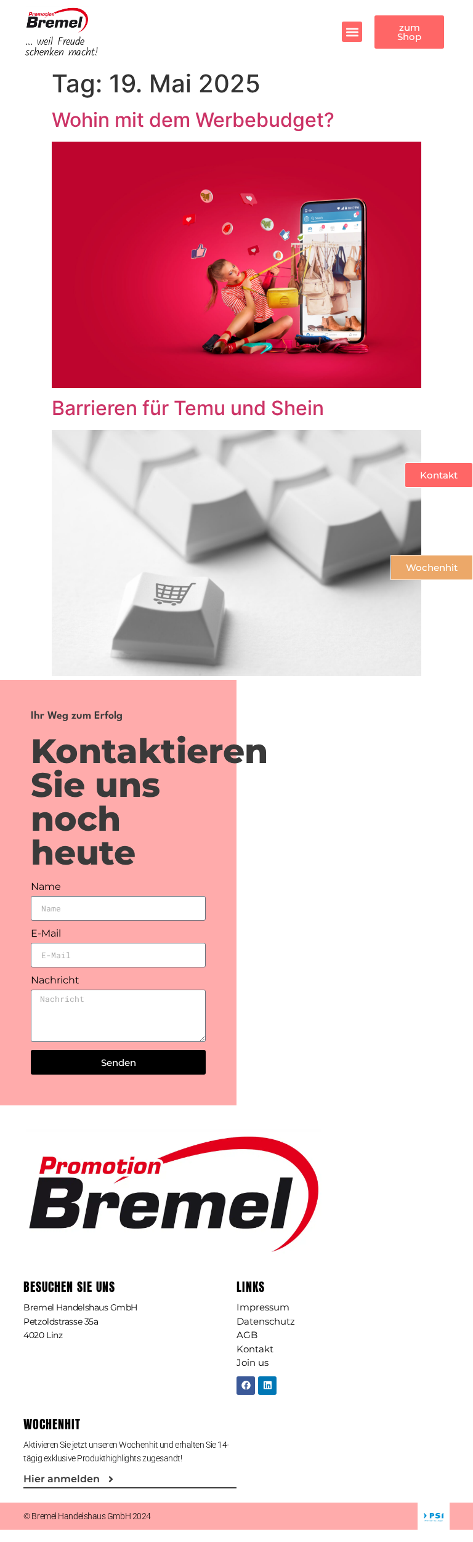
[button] (352, 32)
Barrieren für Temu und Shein (188, 408)
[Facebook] (245, 1385)
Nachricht (55, 980)
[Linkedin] (267, 1385)
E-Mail (46, 934)
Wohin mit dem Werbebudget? (193, 120)
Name (46, 887)
